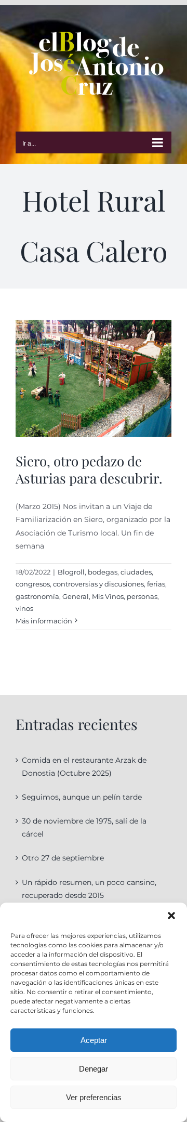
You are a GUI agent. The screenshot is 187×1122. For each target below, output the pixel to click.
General (75, 596)
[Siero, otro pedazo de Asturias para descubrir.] (93, 378)
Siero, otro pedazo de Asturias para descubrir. (89, 470)
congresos (33, 584)
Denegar (93, 1068)
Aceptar (94, 1040)
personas (142, 596)
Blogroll (71, 572)
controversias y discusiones (98, 584)
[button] (171, 915)
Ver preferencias (94, 1097)
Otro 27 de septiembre (63, 858)
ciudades (136, 572)
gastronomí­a (37, 596)
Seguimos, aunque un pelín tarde (82, 797)
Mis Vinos (108, 596)
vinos (24, 608)
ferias (156, 584)
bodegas (102, 572)
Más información (44, 621)
